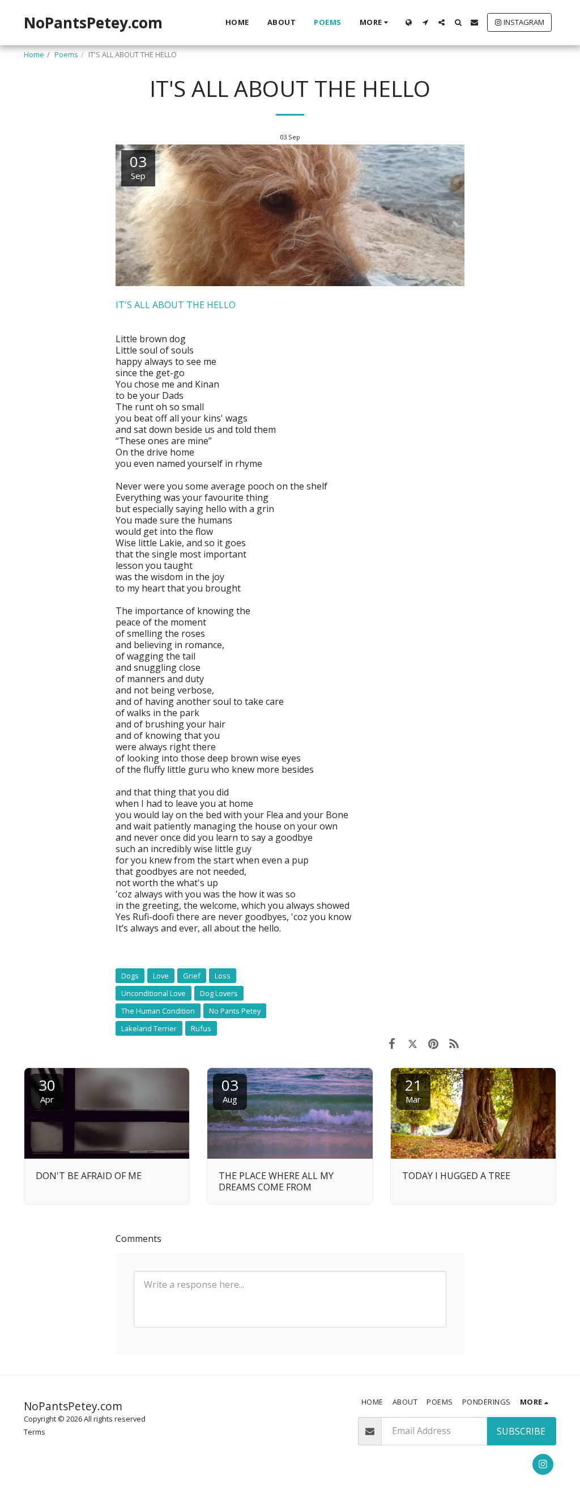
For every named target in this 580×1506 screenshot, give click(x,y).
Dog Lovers (219, 993)
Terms (34, 1432)
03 (229, 1090)
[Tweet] (412, 1043)
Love (161, 976)
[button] (425, 22)
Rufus (201, 1028)
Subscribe (521, 1431)
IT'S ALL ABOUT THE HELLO (176, 305)
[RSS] (454, 1043)
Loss (223, 976)
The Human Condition (158, 1011)
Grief (192, 976)
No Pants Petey (235, 1011)
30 (47, 1090)
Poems (66, 54)
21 (413, 1090)
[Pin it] (433, 1043)
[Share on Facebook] (391, 1043)
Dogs (130, 976)
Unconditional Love (153, 993)
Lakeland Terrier (149, 1028)
